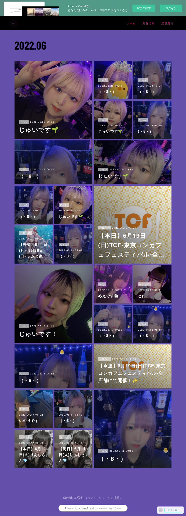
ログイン (171, 8)
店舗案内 (167, 23)
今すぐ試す (143, 8)
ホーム (131, 23)
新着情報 (148, 23)
